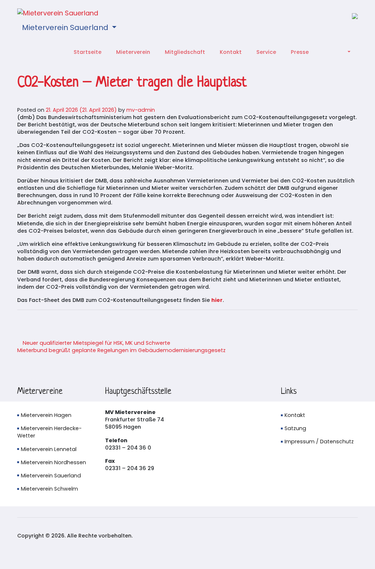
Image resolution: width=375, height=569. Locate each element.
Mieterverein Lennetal (49, 449)
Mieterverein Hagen (46, 415)
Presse (300, 52)
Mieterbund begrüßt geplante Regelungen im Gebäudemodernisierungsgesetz (122, 350)
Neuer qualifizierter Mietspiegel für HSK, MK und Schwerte (95, 343)
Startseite (87, 52)
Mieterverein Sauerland (66, 27)
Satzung (295, 428)
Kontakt (231, 52)
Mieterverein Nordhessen (53, 462)
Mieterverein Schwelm (49, 488)
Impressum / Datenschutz (319, 441)
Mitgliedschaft (185, 52)
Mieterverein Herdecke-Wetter (49, 432)
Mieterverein (133, 52)
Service (266, 52)
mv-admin (140, 110)
